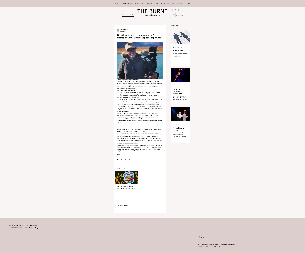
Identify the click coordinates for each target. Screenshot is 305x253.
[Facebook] (201, 237)
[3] (172, 10)
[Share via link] (129, 159)
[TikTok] (182, 10)
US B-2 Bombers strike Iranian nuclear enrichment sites (126, 187)
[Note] (174, 15)
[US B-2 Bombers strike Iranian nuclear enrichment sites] (126, 177)
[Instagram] (175, 10)
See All (161, 167)
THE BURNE (152, 11)
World (118, 154)
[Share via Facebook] (117, 159)
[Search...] (133, 14)
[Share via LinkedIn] (125, 159)
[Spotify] (178, 10)
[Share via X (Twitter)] (121, 159)
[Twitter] (204, 237)
